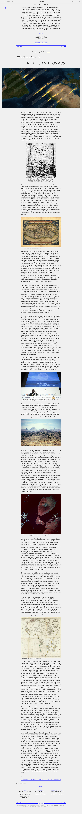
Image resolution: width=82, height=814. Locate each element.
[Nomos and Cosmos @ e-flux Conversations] (41, 779)
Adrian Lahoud (41, 38)
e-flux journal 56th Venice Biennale (8, 1)
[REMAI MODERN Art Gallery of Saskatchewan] (61, 805)
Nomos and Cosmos (41, 37)
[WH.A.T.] (56, 805)
